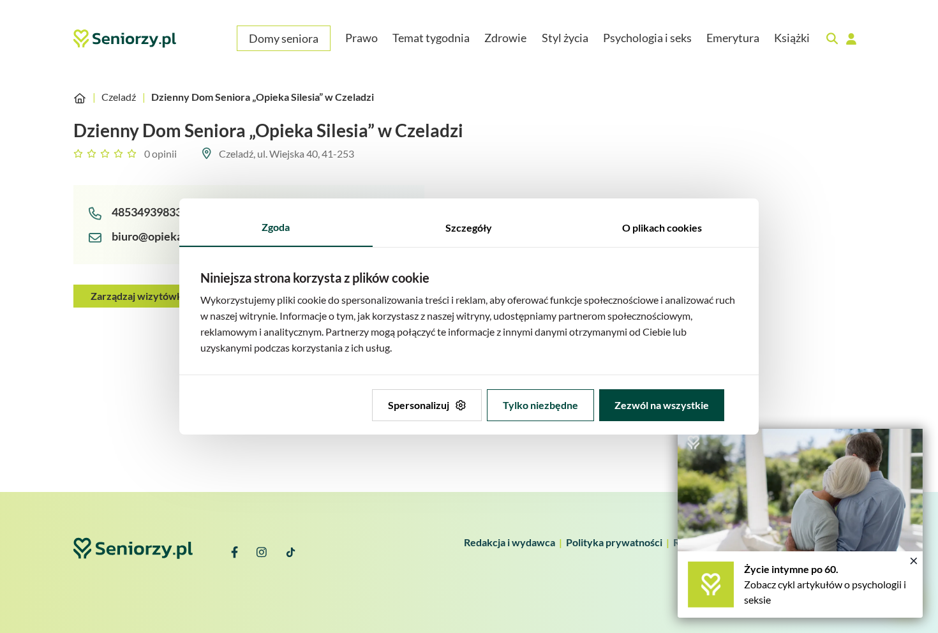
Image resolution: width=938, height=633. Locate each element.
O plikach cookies (662, 227)
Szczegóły (468, 227)
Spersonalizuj (418, 405)
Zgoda (276, 227)
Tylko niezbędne (540, 405)
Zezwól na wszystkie (661, 405)
